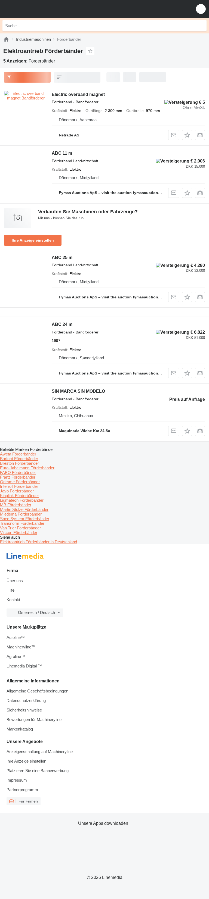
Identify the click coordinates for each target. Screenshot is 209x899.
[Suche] (201, 25)
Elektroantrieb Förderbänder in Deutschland (38, 541)
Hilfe (10, 590)
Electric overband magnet (78, 94)
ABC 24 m (62, 324)
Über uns (15, 580)
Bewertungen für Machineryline (34, 719)
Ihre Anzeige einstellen (33, 240)
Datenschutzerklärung (26, 700)
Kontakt (13, 599)
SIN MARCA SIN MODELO (78, 391)
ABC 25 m (62, 257)
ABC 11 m (62, 153)
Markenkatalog (20, 729)
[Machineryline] (6, 39)
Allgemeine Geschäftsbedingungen (37, 691)
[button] (201, 9)
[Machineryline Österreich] (38, 9)
